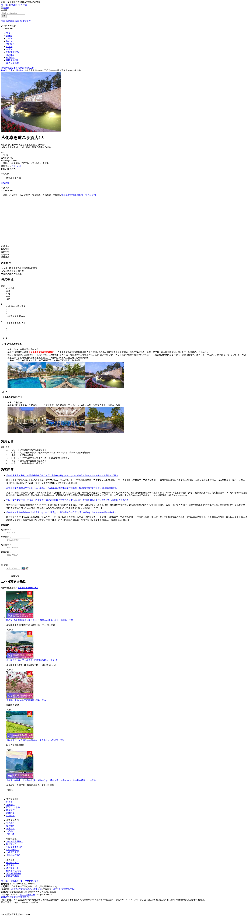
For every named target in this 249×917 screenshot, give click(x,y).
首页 (8, 33)
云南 (17, 21)
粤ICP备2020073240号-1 (64, 889)
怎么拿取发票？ (13, 852)
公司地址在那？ (13, 855)
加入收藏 (22, 5)
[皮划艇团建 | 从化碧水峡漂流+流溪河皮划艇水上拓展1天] (19, 658)
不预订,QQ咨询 (13, 807)
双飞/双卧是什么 (13, 873)
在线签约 (10, 828)
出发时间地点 (12, 863)
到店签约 (10, 823)
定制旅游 (12, 52)
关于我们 (5, 5)
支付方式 (24, 881)
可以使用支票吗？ (14, 847)
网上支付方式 (12, 844)
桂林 (12, 21)
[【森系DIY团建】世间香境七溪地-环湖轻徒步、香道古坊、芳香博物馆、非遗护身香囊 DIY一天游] (19, 778)
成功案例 (30, 68)
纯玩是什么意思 (13, 871)
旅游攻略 (13, 68)
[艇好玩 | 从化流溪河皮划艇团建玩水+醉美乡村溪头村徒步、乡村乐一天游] (19, 618)
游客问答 (5, 68)
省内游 (10, 44)
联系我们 (14, 5)
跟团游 (9, 36)
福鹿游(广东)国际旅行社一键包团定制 (78, 195)
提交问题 (15, 575)
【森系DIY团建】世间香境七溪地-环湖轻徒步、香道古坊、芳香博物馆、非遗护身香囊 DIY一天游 (51, 780)
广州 (16, 70)
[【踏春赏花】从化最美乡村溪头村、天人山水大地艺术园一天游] (19, 738)
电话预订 (10, 802)
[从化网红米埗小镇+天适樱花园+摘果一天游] (19, 698)
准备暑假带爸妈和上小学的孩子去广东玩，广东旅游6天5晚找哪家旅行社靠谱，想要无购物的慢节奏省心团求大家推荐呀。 (62, 488)
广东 (10, 70)
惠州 (22, 21)
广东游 (9, 47)
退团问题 (10, 813)
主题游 (9, 49)
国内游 (9, 41)
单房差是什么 (12, 868)
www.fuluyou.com (27, 894)
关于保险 (10, 865)
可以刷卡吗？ (12, 850)
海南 (3, 21)
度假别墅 (12, 63)
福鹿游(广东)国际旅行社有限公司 (26, 889)
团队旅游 (12, 60)
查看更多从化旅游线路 (28, 588)
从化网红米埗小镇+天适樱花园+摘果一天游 (26, 700)
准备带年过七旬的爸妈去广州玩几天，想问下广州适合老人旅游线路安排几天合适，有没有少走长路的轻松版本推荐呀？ (61, 512)
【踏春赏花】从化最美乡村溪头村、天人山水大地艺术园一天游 (35, 740)
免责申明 (10, 815)
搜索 (3, 16)
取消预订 (10, 810)
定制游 (27, 21)
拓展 (8, 21)
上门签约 (10, 831)
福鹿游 (4, 70)
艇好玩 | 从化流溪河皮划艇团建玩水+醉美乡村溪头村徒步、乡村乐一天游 (39, 620)
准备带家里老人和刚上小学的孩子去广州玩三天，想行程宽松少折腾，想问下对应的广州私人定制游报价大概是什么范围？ (62, 475)
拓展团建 (10, 55)
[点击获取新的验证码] (25, 568)
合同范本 (10, 834)
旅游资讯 (22, 68)
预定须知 (34, 881)
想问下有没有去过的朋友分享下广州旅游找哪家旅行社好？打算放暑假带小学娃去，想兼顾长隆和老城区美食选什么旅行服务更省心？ (67, 500)
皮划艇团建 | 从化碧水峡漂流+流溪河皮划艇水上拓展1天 (32, 660)
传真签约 (10, 826)
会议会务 (10, 57)
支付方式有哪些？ (14, 841)
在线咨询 (5, 183)
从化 (21, 70)
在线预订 (10, 805)
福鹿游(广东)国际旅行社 (18, 897)
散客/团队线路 (12, 876)
